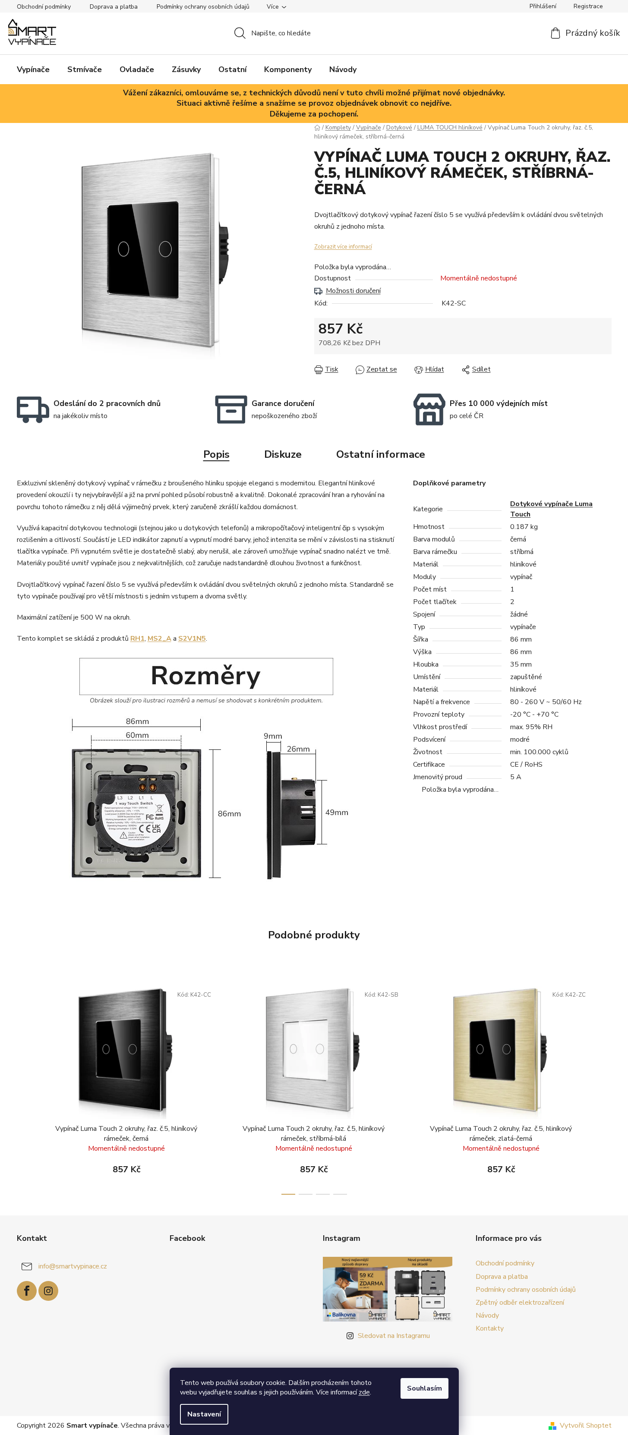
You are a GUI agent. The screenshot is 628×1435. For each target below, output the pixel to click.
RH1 (137, 638)
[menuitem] (33, 69)
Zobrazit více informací (343, 247)
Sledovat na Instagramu (394, 1336)
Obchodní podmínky (44, 7)
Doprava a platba (114, 7)
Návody (487, 1315)
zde (364, 1392)
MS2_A (159, 638)
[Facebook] (27, 1291)
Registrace (588, 6)
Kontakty (490, 1328)
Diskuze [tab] (283, 454)
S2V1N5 (192, 638)
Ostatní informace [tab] (380, 454)
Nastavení (204, 1414)
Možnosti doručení (353, 291)
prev (24, 1088)
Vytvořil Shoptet (586, 1425)
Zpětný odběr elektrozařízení (520, 1302)
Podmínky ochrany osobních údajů (203, 7)
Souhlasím (424, 1388)
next (605, 1088)
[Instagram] (48, 1291)
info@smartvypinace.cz (72, 1266)
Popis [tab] (216, 454)
